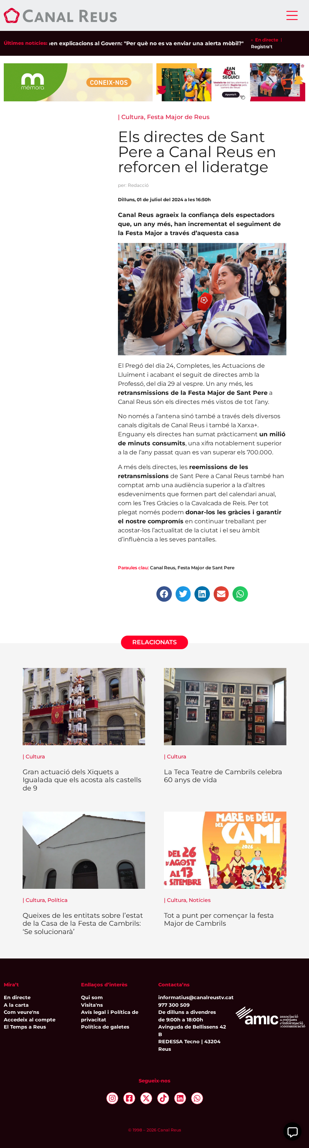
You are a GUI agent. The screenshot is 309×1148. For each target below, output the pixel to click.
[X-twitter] (146, 1098)
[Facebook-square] (129, 1098)
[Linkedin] (180, 1098)
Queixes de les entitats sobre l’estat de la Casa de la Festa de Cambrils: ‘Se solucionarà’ (83, 923)
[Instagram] (112, 1098)
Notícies (200, 900)
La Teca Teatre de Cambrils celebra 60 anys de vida (223, 776)
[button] (164, 594)
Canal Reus (162, 567)
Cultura (132, 117)
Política (57, 900)
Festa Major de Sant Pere (205, 567)
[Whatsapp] (197, 1098)
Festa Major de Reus (178, 117)
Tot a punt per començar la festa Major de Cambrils (219, 919)
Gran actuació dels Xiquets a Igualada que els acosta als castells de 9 (82, 780)
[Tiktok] (163, 1098)
